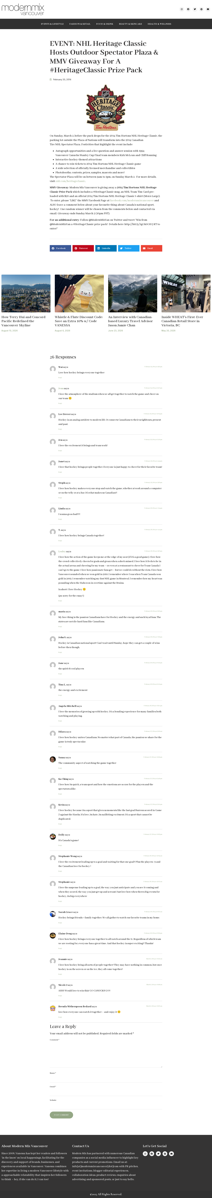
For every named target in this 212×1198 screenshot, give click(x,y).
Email (53, 1086)
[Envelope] (208, 9)
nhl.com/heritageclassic (70, 181)
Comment (54, 1040)
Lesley (62, 551)
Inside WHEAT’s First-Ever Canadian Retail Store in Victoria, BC (182, 321)
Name (53, 1073)
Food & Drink (104, 23)
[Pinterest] (201, 9)
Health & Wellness (159, 23)
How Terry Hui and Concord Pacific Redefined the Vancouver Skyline (23, 321)
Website (53, 1100)
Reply (60, 378)
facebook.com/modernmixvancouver (132, 200)
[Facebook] (188, 9)
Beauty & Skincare (130, 23)
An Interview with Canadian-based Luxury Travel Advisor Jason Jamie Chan (130, 321)
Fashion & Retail (79, 23)
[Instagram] (181, 9)
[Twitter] (194, 9)
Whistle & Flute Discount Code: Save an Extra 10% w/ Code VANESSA (79, 321)
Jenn (61, 388)
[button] (60, 248)
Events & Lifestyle (52, 23)
